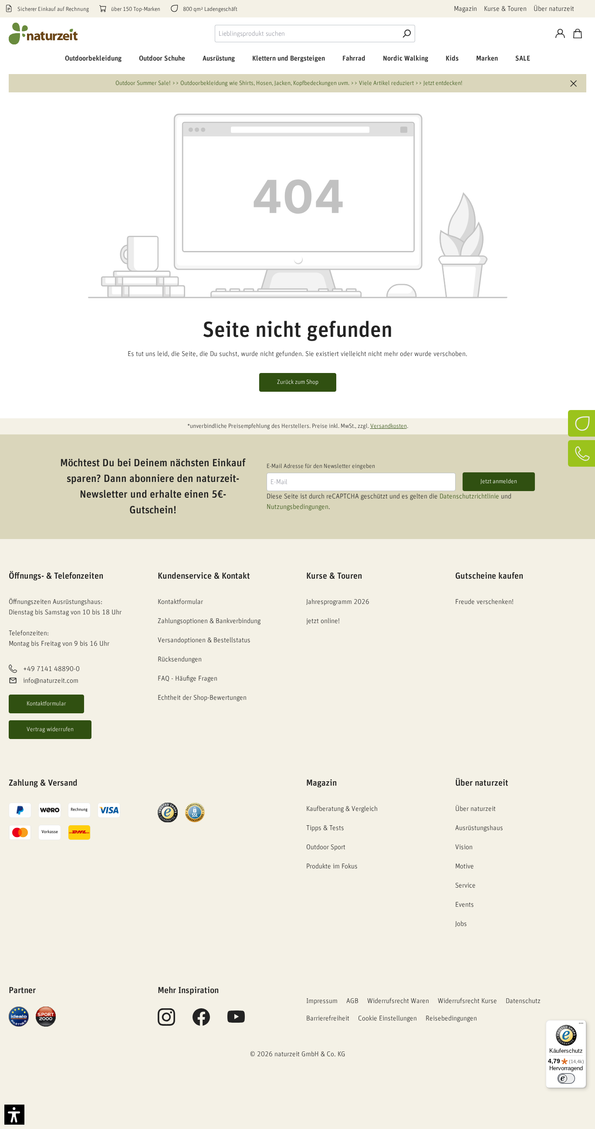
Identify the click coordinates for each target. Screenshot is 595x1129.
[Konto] (560, 33)
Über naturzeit (554, 8)
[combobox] (306, 33)
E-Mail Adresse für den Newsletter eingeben (321, 466)
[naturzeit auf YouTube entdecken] (236, 1021)
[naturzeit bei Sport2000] (46, 1016)
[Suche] (406, 33)
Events (464, 904)
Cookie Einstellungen (387, 1018)
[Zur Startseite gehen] (43, 33)
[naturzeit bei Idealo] (19, 1016)
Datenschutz (523, 1000)
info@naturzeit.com (50, 680)
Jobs (461, 923)
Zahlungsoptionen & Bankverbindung (209, 620)
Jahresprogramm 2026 (337, 601)
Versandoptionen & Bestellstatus (204, 640)
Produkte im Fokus (332, 866)
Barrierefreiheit (327, 1018)
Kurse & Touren (505, 8)
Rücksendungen (180, 659)
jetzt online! (323, 620)
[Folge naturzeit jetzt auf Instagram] (166, 1021)
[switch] (566, 1078)
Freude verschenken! (484, 601)
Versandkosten (388, 426)
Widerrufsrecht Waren (398, 1000)
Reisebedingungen (451, 1018)
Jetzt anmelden (498, 481)
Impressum (322, 1000)
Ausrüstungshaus (479, 827)
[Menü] (581, 1025)
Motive (464, 866)
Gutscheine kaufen (489, 576)
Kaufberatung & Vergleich (342, 808)
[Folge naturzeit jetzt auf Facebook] (201, 1021)
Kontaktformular (46, 704)
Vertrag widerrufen (50, 729)
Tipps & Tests (325, 827)
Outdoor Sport (325, 847)
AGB (352, 1000)
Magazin (465, 8)
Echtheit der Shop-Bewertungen (202, 697)
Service (465, 885)
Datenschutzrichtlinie (469, 496)
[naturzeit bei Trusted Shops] (168, 812)
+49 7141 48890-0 (51, 669)
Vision (464, 847)
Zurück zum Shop (297, 382)
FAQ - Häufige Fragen (187, 678)
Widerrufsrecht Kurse (467, 1000)
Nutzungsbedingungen (297, 506)
